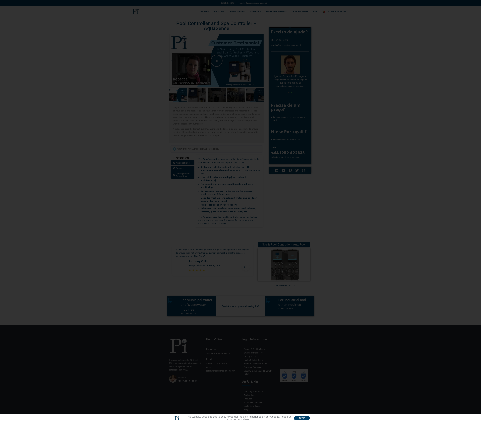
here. (247, 419)
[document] (240, 211)
